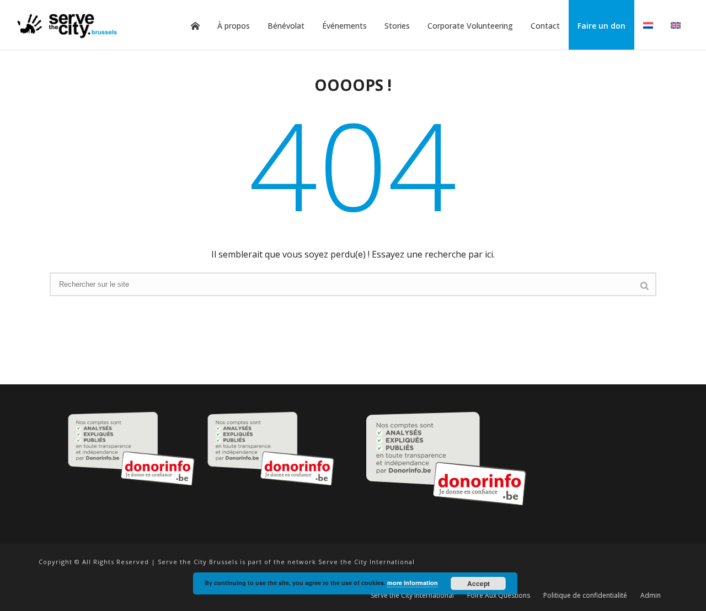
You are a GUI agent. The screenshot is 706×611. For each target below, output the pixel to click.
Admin (650, 595)
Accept (478, 583)
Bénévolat (286, 25)
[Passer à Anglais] (675, 26)
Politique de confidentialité (585, 595)
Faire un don (601, 25)
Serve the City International (412, 595)
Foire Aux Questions (498, 595)
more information (412, 582)
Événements (344, 25)
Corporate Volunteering (470, 25)
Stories (397, 25)
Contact (545, 25)
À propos (233, 25)
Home (195, 26)
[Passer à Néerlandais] (648, 26)
